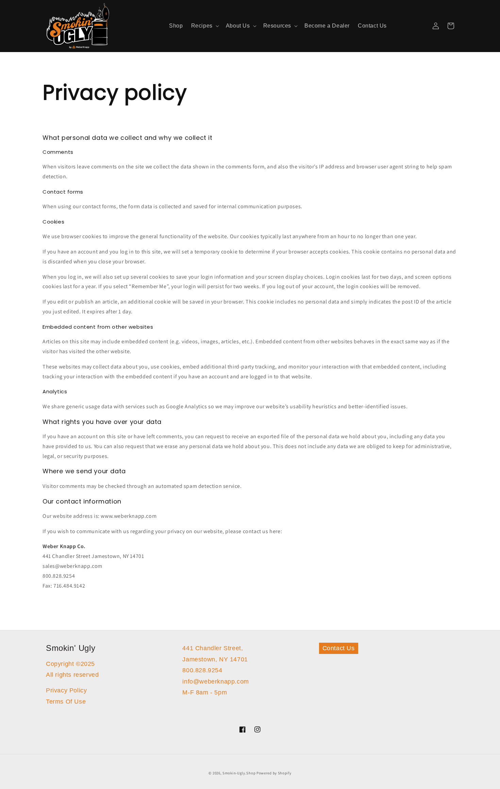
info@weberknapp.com (215, 681)
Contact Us (338, 648)
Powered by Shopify (273, 773)
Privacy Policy (66, 690)
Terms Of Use (66, 701)
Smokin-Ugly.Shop (238, 773)
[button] (204, 26)
